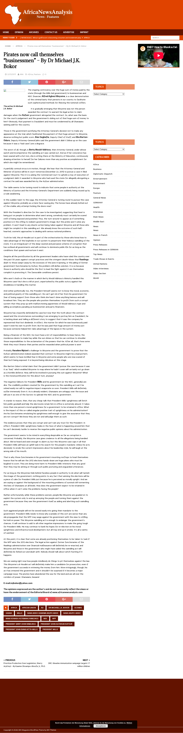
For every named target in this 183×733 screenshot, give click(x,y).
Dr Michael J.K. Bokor (59, 607)
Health (96, 207)
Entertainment (100, 178)
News (95, 226)
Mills (19, 613)
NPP (54, 618)
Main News (98, 216)
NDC (45, 618)
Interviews (98, 212)
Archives (34, 32)
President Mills (50, 629)
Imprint (84, 32)
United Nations (100, 263)
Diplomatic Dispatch (102, 173)
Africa (30, 74)
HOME (6, 32)
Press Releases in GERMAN (105, 249)
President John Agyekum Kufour (56, 624)
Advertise (68, 32)
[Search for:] (165, 37)
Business (97, 169)
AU (42, 607)
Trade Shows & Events (103, 259)
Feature (37, 74)
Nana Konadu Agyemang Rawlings (22, 618)
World (96, 278)
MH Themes (51, 730)
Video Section (99, 273)
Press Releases (100, 244)
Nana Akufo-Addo (72, 613)
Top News (97, 254)
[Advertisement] (56, 648)
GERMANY (98, 202)
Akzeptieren (101, 726)
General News (99, 197)
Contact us (51, 32)
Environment (99, 183)
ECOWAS (78, 607)
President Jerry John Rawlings (21, 624)
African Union (29, 607)
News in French (100, 235)
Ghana (9, 613)
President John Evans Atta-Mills (21, 629)
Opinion (96, 240)
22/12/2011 (11, 74)
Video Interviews (101, 268)
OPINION (19, 32)
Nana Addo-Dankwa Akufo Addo (42, 613)
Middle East (98, 221)
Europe (96, 188)
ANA (21, 74)
